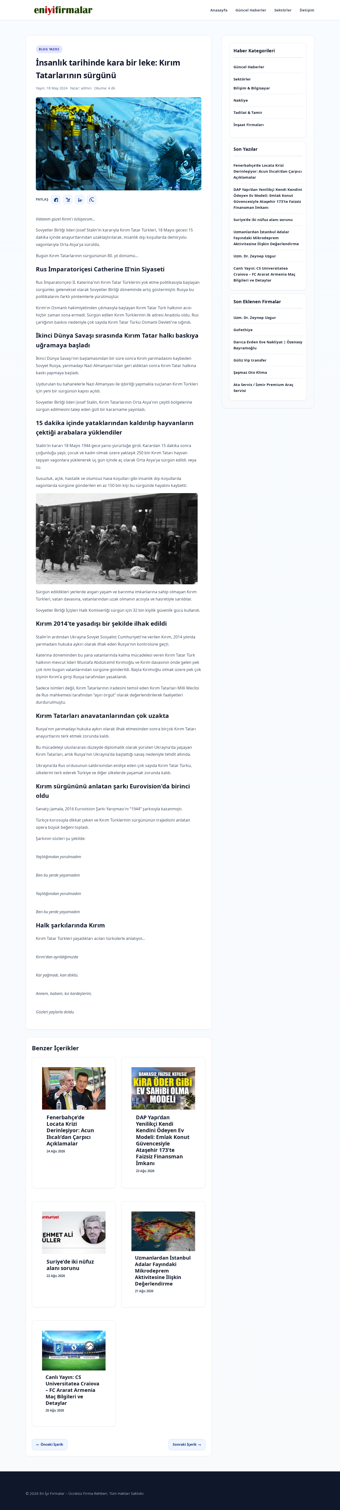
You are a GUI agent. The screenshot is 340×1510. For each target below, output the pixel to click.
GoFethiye (243, 329)
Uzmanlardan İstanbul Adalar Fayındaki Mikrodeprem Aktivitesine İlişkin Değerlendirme (266, 237)
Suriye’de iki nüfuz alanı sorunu (263, 219)
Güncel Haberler (250, 9)
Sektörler (283, 9)
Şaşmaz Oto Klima (250, 372)
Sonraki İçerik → (187, 1444)
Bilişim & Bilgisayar (251, 87)
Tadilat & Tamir (247, 112)
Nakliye (240, 100)
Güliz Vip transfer (250, 360)
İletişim (307, 9)
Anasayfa (218, 9)
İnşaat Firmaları (248, 124)
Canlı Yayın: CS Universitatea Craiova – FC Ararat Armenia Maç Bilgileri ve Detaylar (264, 274)
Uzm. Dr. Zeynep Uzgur (254, 255)
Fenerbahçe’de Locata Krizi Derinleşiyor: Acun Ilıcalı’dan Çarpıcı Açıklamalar (267, 171)
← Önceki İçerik (49, 1444)
